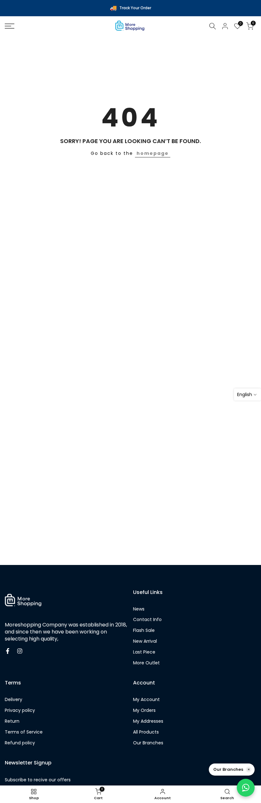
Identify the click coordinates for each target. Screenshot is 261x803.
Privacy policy (20, 710)
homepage (153, 153)
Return (12, 721)
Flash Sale (144, 630)
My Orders (144, 710)
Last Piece (144, 652)
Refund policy (20, 743)
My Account (146, 700)
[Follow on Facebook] (8, 651)
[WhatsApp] (246, 788)
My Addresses (148, 721)
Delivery (13, 700)
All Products (146, 732)
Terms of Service (24, 732)
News (139, 609)
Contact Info (147, 620)
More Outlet (146, 663)
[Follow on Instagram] (20, 651)
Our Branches (148, 743)
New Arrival (145, 641)
